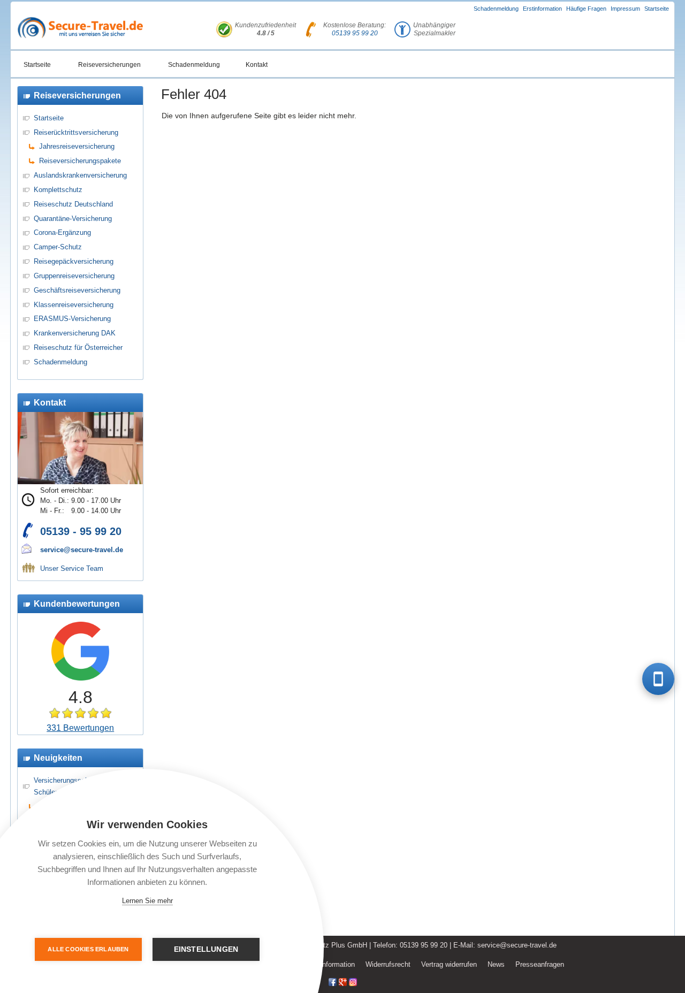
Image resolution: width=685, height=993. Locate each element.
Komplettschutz (58, 190)
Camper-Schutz (58, 247)
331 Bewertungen (80, 727)
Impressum (625, 8)
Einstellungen (206, 949)
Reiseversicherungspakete (80, 161)
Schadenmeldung (496, 8)
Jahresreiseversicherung (77, 146)
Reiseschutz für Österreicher (78, 347)
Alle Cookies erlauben (88, 949)
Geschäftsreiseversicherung (77, 290)
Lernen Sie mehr (147, 901)
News (496, 964)
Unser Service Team (71, 568)
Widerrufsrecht (388, 964)
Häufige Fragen (586, 8)
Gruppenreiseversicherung (74, 276)
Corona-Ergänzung (62, 232)
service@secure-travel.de (81, 550)
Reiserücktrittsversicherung (76, 132)
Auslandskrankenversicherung (80, 175)
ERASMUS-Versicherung (72, 319)
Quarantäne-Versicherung (73, 219)
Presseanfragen (539, 964)
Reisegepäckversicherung (73, 261)
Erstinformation (542, 8)
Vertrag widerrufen (449, 964)
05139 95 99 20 (355, 33)
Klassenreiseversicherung (73, 305)
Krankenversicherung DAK (75, 333)
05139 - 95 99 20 (80, 531)
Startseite (656, 8)
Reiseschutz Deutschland (73, 204)
